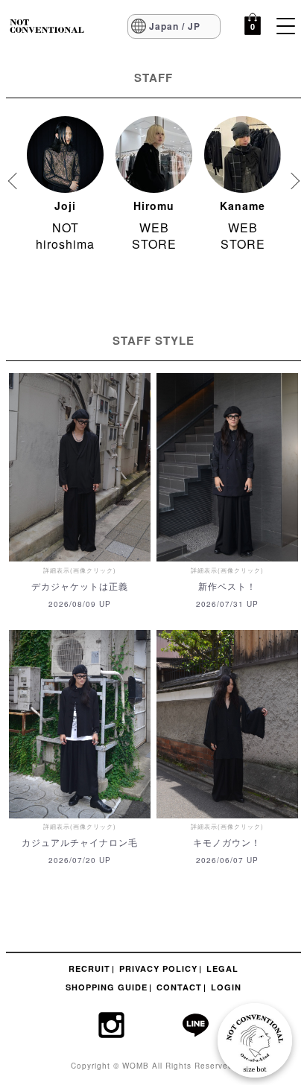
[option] (65, 188)
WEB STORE (154, 235)
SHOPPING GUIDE (107, 987)
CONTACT (179, 987)
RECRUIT (89, 968)
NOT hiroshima (65, 235)
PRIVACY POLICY (158, 968)
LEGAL (222, 968)
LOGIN (226, 987)
